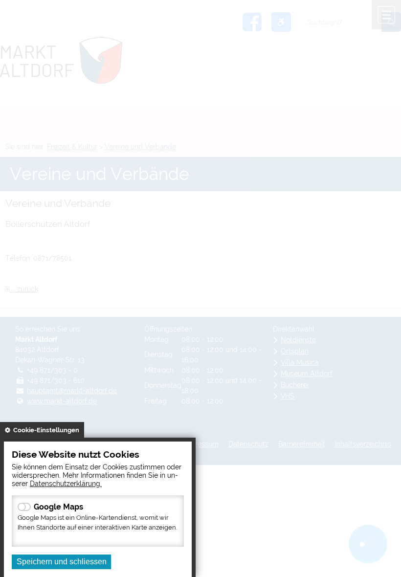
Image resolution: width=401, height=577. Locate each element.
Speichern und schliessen (62, 561)
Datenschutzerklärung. (66, 483)
